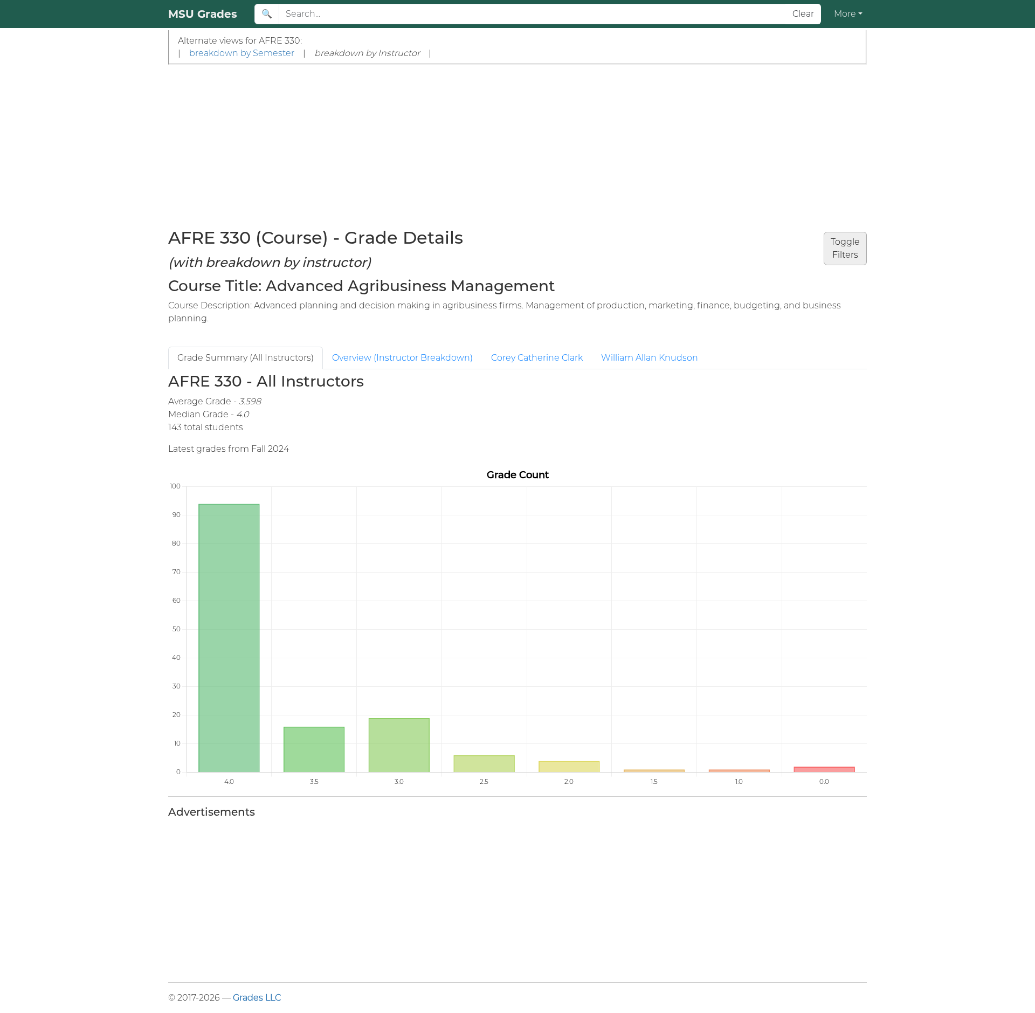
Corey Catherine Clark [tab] (537, 358)
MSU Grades (202, 14)
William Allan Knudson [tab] (649, 358)
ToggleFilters (845, 248)
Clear (803, 14)
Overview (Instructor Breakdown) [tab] (402, 358)
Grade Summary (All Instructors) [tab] (245, 358)
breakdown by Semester (241, 53)
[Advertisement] (517, 145)
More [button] (845, 14)
